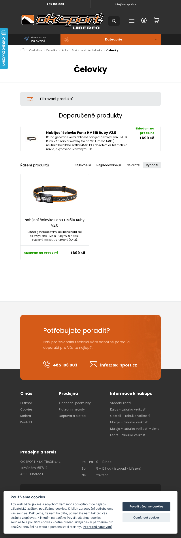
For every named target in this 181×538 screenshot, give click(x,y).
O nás (26, 393)
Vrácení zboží (120, 403)
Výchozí (152, 165)
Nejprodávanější (108, 165)
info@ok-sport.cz (125, 4)
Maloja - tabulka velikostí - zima (134, 428)
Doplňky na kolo (57, 50)
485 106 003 (55, 4)
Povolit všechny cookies (146, 506)
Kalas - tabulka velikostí (128, 409)
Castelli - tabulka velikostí (130, 416)
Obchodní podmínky (75, 403)
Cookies (26, 409)
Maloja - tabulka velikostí (129, 422)
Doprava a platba (72, 416)
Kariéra (25, 416)
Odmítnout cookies (146, 517)
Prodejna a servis (38, 452)
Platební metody (72, 409)
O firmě (26, 403)
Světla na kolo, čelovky (87, 50)
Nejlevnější (83, 165)
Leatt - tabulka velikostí (128, 435)
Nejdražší (133, 165)
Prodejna (68, 393)
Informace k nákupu (131, 393)
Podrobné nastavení (97, 526)
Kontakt (26, 422)
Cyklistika (35, 50)
